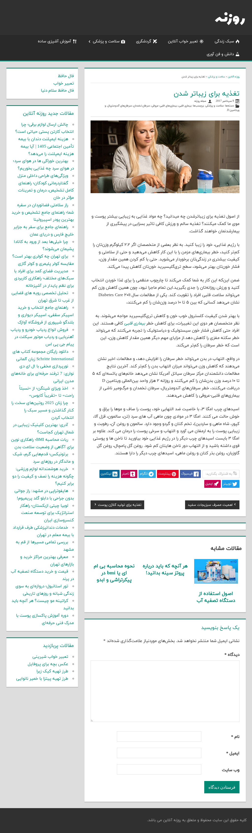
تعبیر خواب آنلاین (183, 41)
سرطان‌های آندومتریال (120, 106)
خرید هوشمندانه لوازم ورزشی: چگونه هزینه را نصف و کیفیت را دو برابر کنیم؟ (43, 476)
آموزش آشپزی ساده (54, 41)
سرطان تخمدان (141, 106)
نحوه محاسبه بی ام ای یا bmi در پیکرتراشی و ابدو (114, 573)
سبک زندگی (224, 41)
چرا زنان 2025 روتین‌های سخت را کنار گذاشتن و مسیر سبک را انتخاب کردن (42, 410)
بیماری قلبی (184, 106)
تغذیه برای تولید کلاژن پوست (120, 505)
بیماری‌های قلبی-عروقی (164, 106)
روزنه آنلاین (233, 77)
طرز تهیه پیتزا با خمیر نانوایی (42, 679)
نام (235, 737)
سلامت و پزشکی (106, 41)
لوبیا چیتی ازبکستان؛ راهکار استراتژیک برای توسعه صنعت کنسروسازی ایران (47, 513)
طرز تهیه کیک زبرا (52, 671)
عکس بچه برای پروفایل (48, 664)
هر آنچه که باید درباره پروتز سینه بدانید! (165, 570)
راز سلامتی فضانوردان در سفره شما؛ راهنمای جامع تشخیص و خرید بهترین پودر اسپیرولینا (43, 212)
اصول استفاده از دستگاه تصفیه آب (216, 597)
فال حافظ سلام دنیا (57, 91)
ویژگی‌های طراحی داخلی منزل (43, 176)
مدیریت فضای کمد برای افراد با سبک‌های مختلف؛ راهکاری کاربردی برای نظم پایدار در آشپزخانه (44, 278)
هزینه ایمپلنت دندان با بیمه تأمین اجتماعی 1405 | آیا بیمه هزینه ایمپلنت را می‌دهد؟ (46, 146)
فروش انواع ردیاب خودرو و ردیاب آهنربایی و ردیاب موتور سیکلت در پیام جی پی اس (42, 337)
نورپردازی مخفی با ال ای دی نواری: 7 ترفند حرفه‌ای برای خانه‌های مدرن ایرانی (42, 373)
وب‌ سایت (230, 770)
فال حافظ (66, 76)
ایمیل (232, 753)
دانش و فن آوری (220, 54)
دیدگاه (231, 655)
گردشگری (143, 41)
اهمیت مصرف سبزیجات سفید (210, 505)
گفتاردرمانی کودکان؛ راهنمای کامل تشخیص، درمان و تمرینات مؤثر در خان (46, 190)
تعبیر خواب (63, 83)
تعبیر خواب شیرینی (50, 657)
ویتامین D (233, 110)
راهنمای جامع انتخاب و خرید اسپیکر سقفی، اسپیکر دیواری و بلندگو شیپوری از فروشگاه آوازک (46, 315)
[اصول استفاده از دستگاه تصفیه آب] (216, 583)
